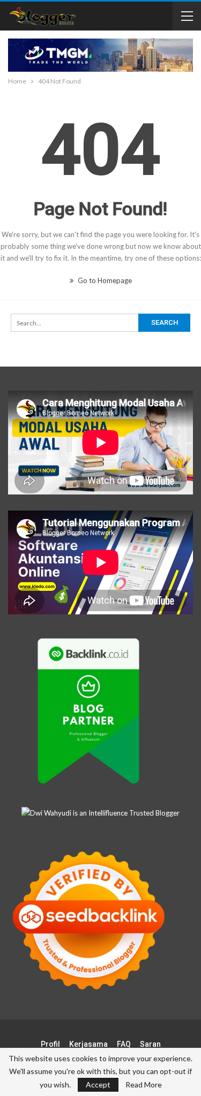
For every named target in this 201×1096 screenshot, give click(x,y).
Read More (143, 1085)
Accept (98, 1084)
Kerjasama (88, 1044)
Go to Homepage (104, 280)
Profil (50, 1044)
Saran (150, 1044)
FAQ (124, 1044)
